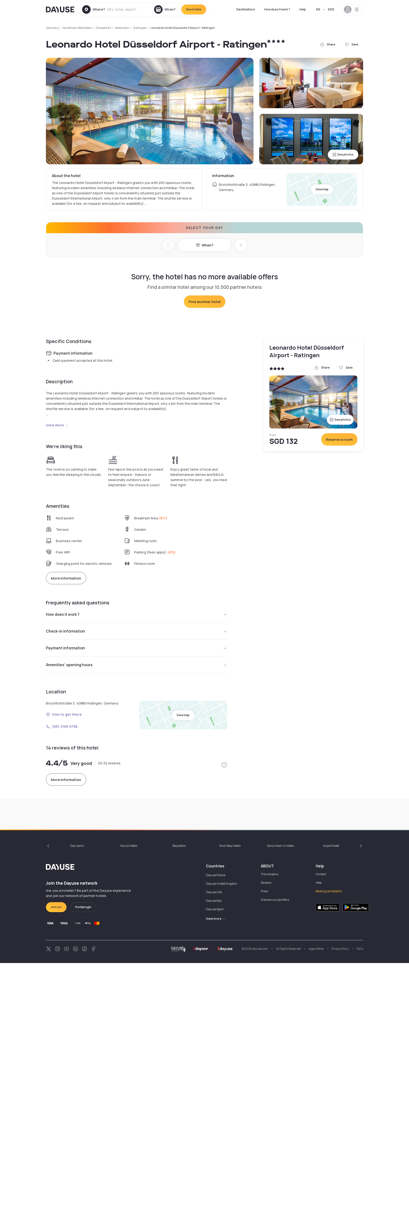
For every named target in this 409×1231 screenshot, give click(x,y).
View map (322, 189)
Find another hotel (205, 301)
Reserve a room (339, 439)
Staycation (179, 846)
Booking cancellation (329, 891)
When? (207, 245)
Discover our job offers (275, 900)
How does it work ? (277, 9)
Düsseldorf (103, 28)
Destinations (245, 9)
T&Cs (359, 949)
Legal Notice (316, 949)
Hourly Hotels (128, 846)
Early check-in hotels (280, 846)
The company (269, 874)
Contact (321, 874)
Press (264, 891)
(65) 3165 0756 (65, 726)
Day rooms (77, 846)
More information (66, 578)
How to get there (67, 714)
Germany (52, 28)
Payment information (65, 648)
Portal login (83, 907)
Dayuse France (215, 875)
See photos (345, 154)
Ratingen (140, 28)
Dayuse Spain (215, 909)
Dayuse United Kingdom (221, 884)
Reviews (266, 883)
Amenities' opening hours (69, 664)
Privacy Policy (340, 949)
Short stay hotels (229, 846)
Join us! (56, 907)
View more (55, 425)
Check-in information (65, 631)
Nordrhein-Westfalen (77, 28)
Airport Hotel (331, 846)
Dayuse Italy (214, 901)
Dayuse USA (214, 892)
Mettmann (122, 28)
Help (302, 9)
